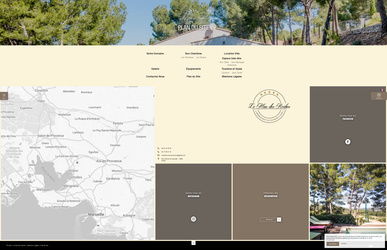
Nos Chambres (193, 54)
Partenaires (231, 65)
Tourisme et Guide (232, 69)
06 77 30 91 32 (166, 152)
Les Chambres (187, 58)
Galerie (155, 69)
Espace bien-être (231, 58)
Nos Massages (237, 62)
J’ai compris (333, 244)
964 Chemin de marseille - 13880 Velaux (172, 159)
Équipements (193, 69)
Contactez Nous (155, 77)
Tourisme (226, 73)
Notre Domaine (155, 54)
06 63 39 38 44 (166, 148)
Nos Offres (224, 62)
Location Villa (232, 54)
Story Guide (237, 73)
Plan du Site (193, 77)
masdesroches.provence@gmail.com (173, 155)
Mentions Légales (232, 77)
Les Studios (201, 58)
